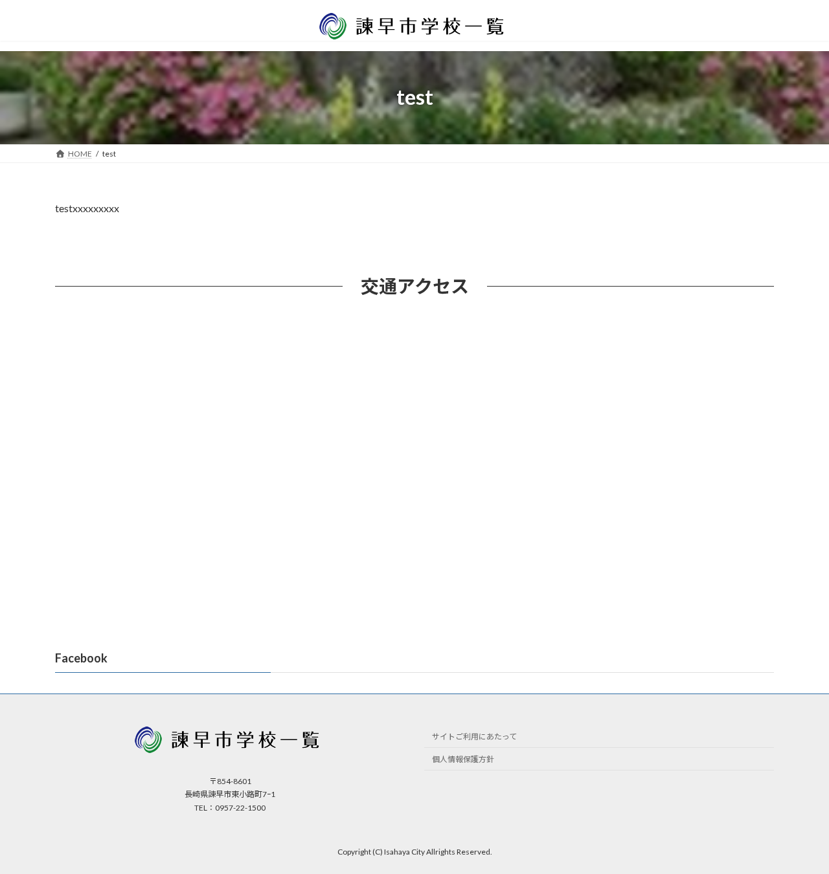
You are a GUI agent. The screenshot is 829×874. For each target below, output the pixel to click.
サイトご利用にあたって (474, 736)
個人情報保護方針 (463, 759)
